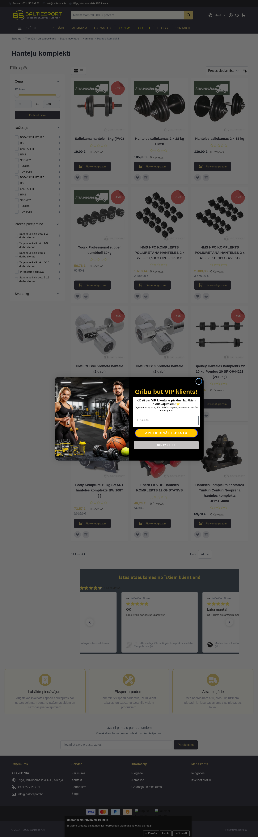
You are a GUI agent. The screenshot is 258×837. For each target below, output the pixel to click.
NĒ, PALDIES (166, 445)
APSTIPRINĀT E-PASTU (166, 433)
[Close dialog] (199, 381)
